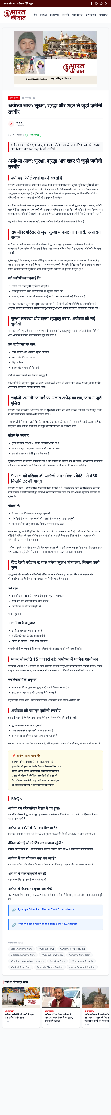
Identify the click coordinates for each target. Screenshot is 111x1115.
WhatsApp (34, 135)
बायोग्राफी (103, 14)
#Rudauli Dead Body (20, 967)
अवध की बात (77, 14)
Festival (54, 14)
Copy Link (17, 135)
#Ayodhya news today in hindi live (27, 961)
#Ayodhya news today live (72, 948)
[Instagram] (96, 3)
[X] (106, 3)
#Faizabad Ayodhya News (23, 954)
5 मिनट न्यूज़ (91, 14)
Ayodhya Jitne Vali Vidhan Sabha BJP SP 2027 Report (47, 923)
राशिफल (43, 14)
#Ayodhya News (46, 948)
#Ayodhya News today (52, 954)
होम (35, 14)
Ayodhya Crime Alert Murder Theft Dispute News (46, 909)
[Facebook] (91, 3)
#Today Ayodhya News (21, 948)
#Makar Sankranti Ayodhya (82, 967)
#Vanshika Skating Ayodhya (50, 967)
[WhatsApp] (101, 3)
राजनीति (65, 14)
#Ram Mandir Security (82, 961)
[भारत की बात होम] (15, 15)
